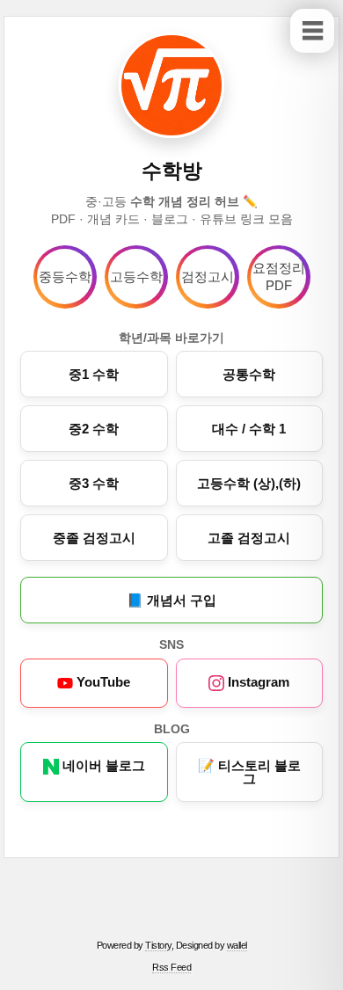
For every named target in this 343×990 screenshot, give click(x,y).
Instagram (256, 681)
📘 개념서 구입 (171, 600)
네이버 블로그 (102, 765)
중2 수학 (94, 428)
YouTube (101, 681)
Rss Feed (171, 967)
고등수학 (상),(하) (249, 483)
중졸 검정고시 (94, 537)
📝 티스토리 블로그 (249, 772)
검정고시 (207, 276)
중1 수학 (94, 374)
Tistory (158, 945)
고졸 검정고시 (249, 537)
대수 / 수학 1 (249, 428)
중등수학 (65, 276)
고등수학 (136, 276)
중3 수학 (94, 483)
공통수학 (249, 374)
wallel (237, 945)
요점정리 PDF (278, 276)
